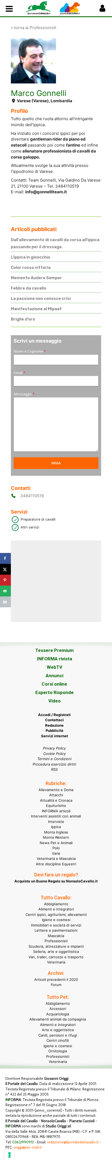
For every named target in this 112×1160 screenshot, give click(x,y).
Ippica (56, 827)
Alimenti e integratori (56, 909)
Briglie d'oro (23, 319)
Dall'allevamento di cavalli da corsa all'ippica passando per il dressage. (55, 243)
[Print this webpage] (5, 601)
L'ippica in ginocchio (30, 257)
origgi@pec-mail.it (27, 1147)
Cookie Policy (54, 753)
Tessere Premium (54, 650)
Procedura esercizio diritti (54, 764)
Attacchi (56, 795)
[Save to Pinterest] (5, 580)
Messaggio (24, 394)
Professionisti (56, 941)
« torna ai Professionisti (33, 27)
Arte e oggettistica (58, 1030)
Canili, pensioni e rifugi (57, 1035)
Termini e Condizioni (54, 759)
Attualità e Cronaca (56, 800)
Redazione (54, 725)
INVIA (56, 463)
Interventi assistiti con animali (56, 816)
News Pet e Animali (56, 843)
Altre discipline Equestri (56, 864)
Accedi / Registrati (54, 715)
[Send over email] (5, 591)
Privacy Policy (54, 748)
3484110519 (32, 495)
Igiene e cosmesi (56, 920)
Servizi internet (54, 736)
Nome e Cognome (30, 351)
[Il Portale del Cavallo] (41, 7)
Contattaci (54, 720)
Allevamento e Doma (56, 790)
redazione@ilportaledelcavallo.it (72, 1142)
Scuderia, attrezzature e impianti (56, 946)
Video (54, 701)
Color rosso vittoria (31, 267)
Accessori (57, 1008)
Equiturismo (56, 805)
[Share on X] (5, 569)
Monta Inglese (56, 832)
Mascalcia (56, 936)
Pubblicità (54, 730)
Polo (56, 848)
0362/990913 (23, 1142)
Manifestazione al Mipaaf (36, 308)
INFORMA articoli (56, 811)
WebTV (54, 667)
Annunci (54, 675)
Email (19, 373)
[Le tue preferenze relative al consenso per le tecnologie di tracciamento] (9, 1155)
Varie (56, 853)
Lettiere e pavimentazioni (56, 930)
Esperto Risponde (54, 692)
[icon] (102, 9)
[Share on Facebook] (5, 558)
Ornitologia (57, 1051)
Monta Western (56, 837)
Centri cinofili (57, 1040)
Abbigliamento (56, 904)
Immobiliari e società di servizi (56, 925)
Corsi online (54, 684)
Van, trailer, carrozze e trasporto (56, 957)
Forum (56, 984)
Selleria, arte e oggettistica (56, 951)
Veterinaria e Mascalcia (56, 858)
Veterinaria (56, 962)
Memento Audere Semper (36, 277)
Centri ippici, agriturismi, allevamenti (56, 914)
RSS (54, 769)
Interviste (56, 821)
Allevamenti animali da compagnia (57, 1019)
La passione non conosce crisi (41, 298)
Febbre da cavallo (28, 288)
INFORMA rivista (54, 658)
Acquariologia (57, 1014)
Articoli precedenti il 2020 (56, 979)
